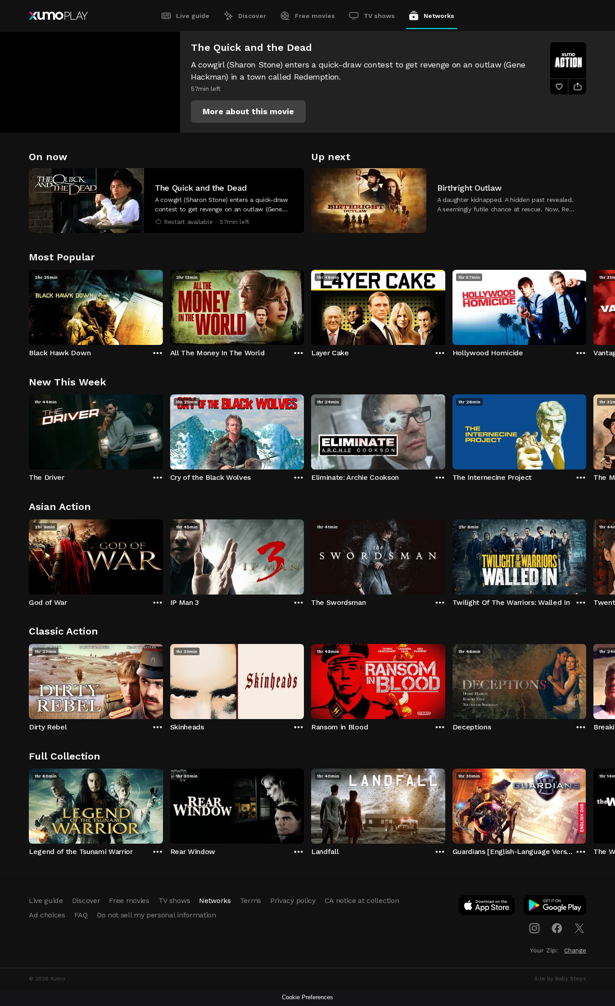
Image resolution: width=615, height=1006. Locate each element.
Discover (252, 15)
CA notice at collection (362, 900)
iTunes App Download (487, 907)
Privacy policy (293, 900)
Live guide (192, 15)
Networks (439, 15)
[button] (248, 111)
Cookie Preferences (307, 997)
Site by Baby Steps (560, 978)
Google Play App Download (555, 907)
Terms (250, 900)
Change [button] (575, 950)
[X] (579, 928)
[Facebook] (557, 928)
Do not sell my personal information (156, 915)
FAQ (81, 915)
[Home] (58, 16)
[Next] (586, 305)
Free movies (315, 15)
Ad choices (47, 915)
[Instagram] (534, 928)
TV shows (379, 15)
